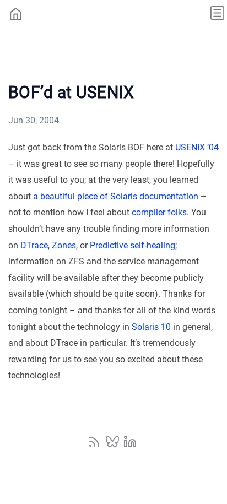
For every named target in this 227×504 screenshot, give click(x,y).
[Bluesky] (113, 445)
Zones (64, 245)
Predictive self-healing (132, 245)
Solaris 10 (151, 327)
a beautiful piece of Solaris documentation (115, 196)
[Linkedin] (130, 445)
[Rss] (95, 445)
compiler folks (159, 212)
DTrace (34, 245)
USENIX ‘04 (197, 147)
